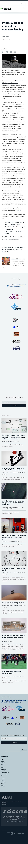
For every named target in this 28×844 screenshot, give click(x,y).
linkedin (2, 780)
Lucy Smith (9, 441)
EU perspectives (9, 249)
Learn (2, 764)
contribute (11, 2)
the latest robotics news (12, 237)
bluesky (2, 785)
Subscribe (14, 405)
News (2, 759)
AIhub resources (22, 2)
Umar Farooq (5, 541)
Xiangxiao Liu (5, 507)
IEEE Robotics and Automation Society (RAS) (12, 472)
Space (8, 252)
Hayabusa (18, 210)
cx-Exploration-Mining (18, 247)
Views (2, 761)
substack (3, 778)
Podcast (3, 763)
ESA (3, 249)
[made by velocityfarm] (15, 833)
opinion (16, 249)
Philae (20, 249)
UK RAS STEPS (13, 541)
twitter (2, 783)
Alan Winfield (6, 36)
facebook (3, 782)
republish (16, 2)
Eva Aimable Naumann (14, 507)
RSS (2, 775)
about (6, 2)
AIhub (3, 441)
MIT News (4, 641)
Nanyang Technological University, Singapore (12, 605)
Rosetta (4, 252)
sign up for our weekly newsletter (12, 239)
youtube (3, 787)
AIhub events (23, 3)
